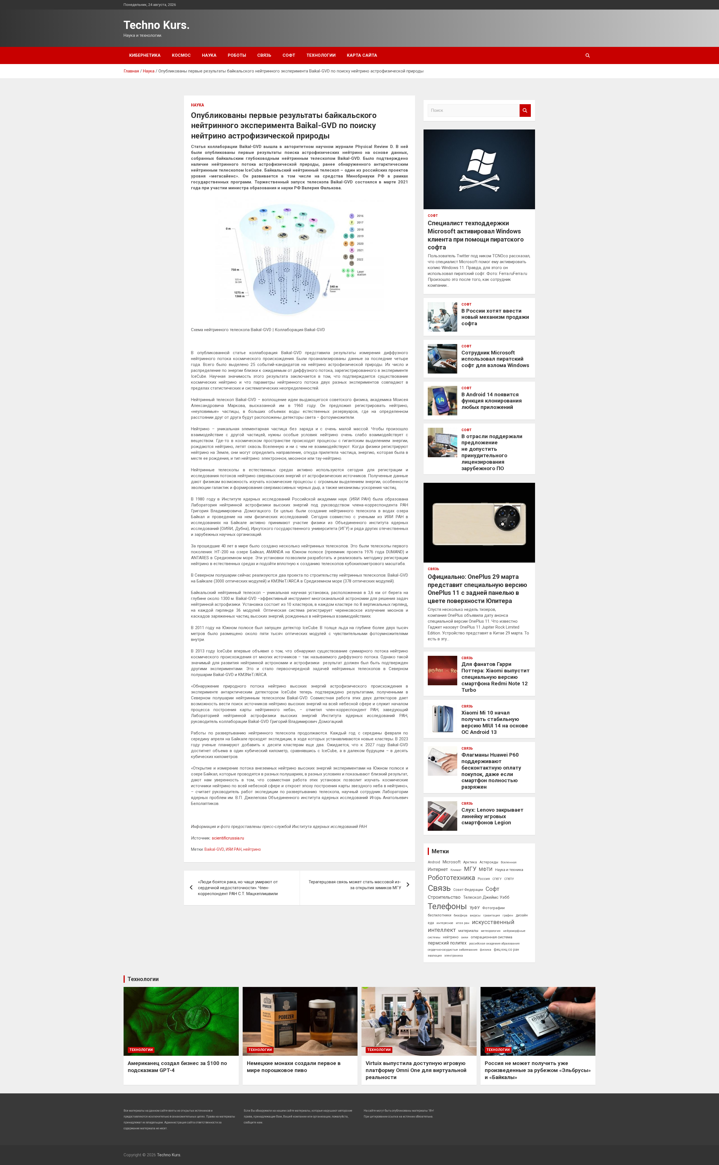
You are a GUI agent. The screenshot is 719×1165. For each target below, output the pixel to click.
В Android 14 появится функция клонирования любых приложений (491, 401)
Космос (181, 55)
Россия (484, 879)
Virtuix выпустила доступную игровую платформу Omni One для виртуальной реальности (416, 1070)
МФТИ (486, 869)
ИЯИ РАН (234, 849)
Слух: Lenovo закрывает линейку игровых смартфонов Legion (492, 816)
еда (431, 923)
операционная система (491, 937)
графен (507, 915)
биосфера (460, 915)
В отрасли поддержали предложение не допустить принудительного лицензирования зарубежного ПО (491, 452)
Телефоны (447, 906)
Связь (264, 55)
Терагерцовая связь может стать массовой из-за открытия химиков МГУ (355, 884)
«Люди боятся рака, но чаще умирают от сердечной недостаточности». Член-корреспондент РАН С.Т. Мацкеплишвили (238, 887)
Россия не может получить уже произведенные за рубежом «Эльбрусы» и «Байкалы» (538, 1070)
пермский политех (447, 943)
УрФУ (475, 907)
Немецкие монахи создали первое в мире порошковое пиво (294, 1066)
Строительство (444, 897)
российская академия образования (494, 943)
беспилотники (439, 915)
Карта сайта (362, 55)
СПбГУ (497, 879)
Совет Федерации (468, 890)
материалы (468, 930)
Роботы (237, 55)
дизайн (522, 915)
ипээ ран (462, 923)
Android (434, 862)
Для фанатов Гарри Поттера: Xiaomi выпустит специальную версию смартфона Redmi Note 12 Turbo (495, 677)
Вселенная (509, 862)
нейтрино (252, 849)
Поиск (525, 110)
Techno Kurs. (157, 25)
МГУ (470, 869)
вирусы (475, 915)
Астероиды (488, 862)
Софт (289, 55)
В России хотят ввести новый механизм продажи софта (495, 317)
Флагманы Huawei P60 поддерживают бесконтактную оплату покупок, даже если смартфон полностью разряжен (491, 771)
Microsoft (452, 861)
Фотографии (493, 907)
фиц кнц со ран (506, 950)
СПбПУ (509, 879)
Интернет (438, 869)
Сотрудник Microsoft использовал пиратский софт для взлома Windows (495, 359)
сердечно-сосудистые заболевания (452, 950)
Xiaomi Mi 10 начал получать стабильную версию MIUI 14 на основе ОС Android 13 (494, 722)
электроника (453, 955)
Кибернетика (145, 55)
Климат (455, 870)
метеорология (490, 931)
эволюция (435, 955)
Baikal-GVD (214, 849)
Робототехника (451, 878)
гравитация (491, 915)
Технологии (321, 55)
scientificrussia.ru (228, 838)
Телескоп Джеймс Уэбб (486, 897)
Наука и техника (509, 869)
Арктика (470, 862)
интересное (444, 923)
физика (485, 950)
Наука (209, 55)
